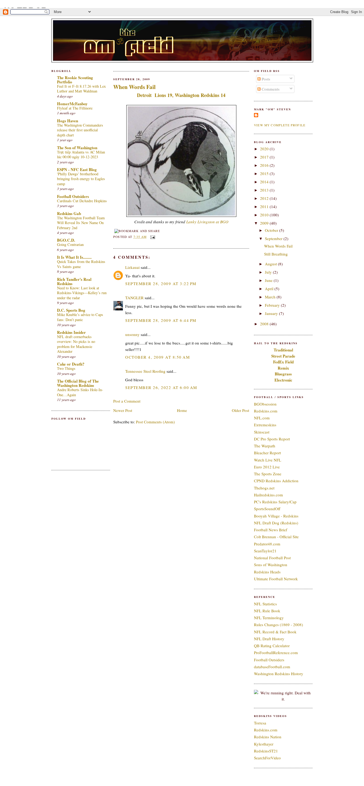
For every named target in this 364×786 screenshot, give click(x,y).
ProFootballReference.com (276, 652)
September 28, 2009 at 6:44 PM (160, 320)
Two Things (66, 368)
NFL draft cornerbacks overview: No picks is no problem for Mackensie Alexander (76, 344)
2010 (265, 214)
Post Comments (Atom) (155, 421)
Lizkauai (132, 267)
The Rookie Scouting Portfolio (75, 80)
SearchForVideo (267, 757)
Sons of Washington (270, 564)
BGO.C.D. (66, 240)
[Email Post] (152, 237)
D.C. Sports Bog (71, 310)
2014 (265, 181)
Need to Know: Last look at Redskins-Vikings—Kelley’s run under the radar (82, 292)
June (269, 280)
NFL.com (262, 417)
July (269, 272)
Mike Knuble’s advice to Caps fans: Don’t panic (80, 317)
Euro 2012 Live (267, 466)
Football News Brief (270, 529)
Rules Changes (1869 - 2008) (278, 624)
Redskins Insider (71, 332)
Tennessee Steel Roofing (145, 371)
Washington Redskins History (278, 673)
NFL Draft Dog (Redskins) (276, 522)
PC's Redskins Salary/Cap (275, 501)
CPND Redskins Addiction (276, 480)
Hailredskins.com (268, 494)
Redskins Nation (267, 736)
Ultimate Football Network (276, 578)
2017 (265, 157)
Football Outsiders (73, 196)
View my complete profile (279, 125)
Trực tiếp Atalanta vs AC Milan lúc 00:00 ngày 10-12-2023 (81, 154)
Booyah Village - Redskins (276, 515)
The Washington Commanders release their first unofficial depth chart (80, 130)
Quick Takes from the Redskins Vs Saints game (81, 264)
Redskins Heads (267, 571)
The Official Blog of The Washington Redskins (78, 383)
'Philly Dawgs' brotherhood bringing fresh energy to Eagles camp (81, 178)
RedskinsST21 (266, 750)
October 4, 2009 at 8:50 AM (157, 357)
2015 (265, 173)
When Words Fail (134, 87)
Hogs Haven (67, 121)
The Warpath (264, 445)
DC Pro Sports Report (272, 438)
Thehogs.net (264, 488)
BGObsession (265, 404)
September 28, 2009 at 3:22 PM (160, 283)
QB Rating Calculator (272, 645)
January (272, 313)
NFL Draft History (269, 638)
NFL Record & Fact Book (275, 631)
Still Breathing (276, 254)
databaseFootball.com (272, 666)
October (272, 230)
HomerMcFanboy (72, 104)
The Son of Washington (77, 148)
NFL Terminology (269, 617)
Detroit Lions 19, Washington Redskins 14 (181, 95)
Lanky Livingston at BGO (207, 221)
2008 (265, 323)
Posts (265, 79)
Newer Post (122, 410)
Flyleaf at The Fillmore (74, 108)
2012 (265, 198)
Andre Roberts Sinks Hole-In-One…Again (80, 392)
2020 (265, 148)
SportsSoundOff (267, 508)
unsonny (132, 334)
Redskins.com (265, 411)
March (271, 296)
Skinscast (261, 432)
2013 (265, 190)
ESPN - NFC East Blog (77, 169)
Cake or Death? (70, 364)
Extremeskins (265, 424)
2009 (265, 223)
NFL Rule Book (267, 610)
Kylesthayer (263, 744)
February (273, 305)
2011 (265, 206)
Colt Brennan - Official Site (276, 536)
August (271, 263)
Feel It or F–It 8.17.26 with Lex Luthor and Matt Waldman (81, 89)
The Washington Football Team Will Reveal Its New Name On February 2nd (81, 222)
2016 (265, 165)
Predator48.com (267, 543)
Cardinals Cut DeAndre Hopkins (82, 200)
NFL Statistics (265, 603)
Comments (270, 89)
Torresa (260, 723)
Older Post (240, 410)
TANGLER (134, 297)
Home (182, 410)
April (269, 288)
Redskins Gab (69, 213)
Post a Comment (126, 401)
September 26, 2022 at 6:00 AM (161, 387)
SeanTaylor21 (265, 550)
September (274, 238)
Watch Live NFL (267, 460)
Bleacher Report (267, 452)
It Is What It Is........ (74, 257)
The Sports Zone (267, 473)
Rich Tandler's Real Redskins (74, 281)
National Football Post (272, 557)
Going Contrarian (70, 244)
